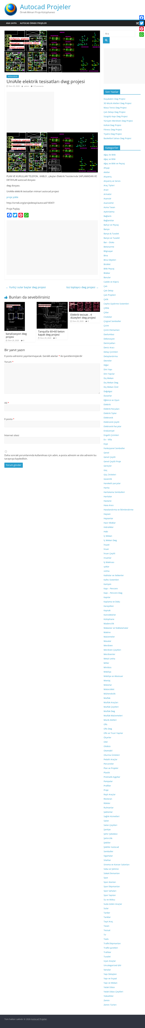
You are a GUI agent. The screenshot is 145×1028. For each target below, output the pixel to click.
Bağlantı (107, 216)
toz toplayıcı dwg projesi (82, 287)
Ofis (105, 724)
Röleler (107, 803)
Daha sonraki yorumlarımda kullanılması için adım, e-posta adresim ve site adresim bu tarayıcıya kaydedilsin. (50, 457)
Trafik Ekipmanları (112, 943)
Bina (106, 255)
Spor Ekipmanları (112, 886)
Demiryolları (109, 343)
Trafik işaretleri (111, 947)
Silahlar (107, 860)
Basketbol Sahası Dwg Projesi (117, 138)
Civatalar (108, 316)
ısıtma (106, 571)
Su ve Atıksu (109, 899)
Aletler (107, 172)
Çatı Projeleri (110, 295)
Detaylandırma (111, 356)
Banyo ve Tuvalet (112, 238)
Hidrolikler (109, 527)
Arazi (106, 189)
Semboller (108, 851)
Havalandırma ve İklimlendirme (118, 509)
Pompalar (108, 781)
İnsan (106, 549)
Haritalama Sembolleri (114, 492)
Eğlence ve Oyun (111, 400)
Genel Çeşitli (110, 457)
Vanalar (107, 969)
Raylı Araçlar (110, 794)
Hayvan (107, 514)
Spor (106, 877)
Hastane (107, 501)
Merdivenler (109, 654)
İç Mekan (108, 536)
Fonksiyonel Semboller (114, 448)
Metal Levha (109, 658)
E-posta (9, 419)
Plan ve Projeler (111, 768)
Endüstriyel (109, 430)
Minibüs (107, 667)
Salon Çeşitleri (110, 825)
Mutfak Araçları (111, 702)
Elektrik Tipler (110, 413)
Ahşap (107, 168)
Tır (105, 934)
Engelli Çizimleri (111, 435)
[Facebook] (141, 17)
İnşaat (106, 544)
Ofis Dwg (108, 728)
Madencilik (109, 623)
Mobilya (107, 671)
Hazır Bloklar (110, 522)
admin (26, 86)
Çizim (106, 325)
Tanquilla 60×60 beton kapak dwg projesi (51, 333)
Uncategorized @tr (112, 965)
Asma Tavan (109, 207)
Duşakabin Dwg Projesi (114, 99)
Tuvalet (107, 956)
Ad (6, 402)
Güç (105, 470)
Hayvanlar (108, 518)
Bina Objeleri (110, 260)
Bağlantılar (109, 220)
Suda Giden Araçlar (113, 904)
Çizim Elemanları (112, 330)
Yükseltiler (109, 996)
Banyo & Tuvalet (111, 233)
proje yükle (12, 197)
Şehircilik (108, 838)
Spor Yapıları (110, 895)
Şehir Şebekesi (111, 834)
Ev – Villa (108, 439)
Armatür (108, 194)
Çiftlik (106, 308)
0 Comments (38, 86)
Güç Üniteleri (110, 474)
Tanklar (107, 917)
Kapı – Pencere (111, 588)
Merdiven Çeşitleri (112, 649)
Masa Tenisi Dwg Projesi (115, 107)
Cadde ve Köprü (111, 281)
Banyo (106, 229)
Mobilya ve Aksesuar (113, 676)
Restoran (108, 798)
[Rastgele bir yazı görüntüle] (137, 23)
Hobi (106, 531)
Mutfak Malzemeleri (113, 715)
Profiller (107, 785)
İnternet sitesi (11, 435)
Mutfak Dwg (109, 711)
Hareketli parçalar (112, 483)
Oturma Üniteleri (112, 755)
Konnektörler (110, 614)
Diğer (106, 365)
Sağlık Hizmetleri (112, 816)
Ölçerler (107, 737)
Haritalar (108, 496)
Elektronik (108, 417)
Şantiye (107, 829)
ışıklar (106, 566)
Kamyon (107, 584)
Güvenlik (108, 479)
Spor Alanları (110, 882)
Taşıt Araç (108, 921)
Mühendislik (12, 76)
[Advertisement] (30, 111)
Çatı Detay (108, 290)
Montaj (107, 680)
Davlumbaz (109, 334)
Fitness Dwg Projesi (113, 129)
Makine (107, 632)
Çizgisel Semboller (112, 321)
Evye (106, 444)
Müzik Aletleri (110, 720)
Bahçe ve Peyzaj (111, 224)
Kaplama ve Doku (112, 601)
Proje (106, 790)
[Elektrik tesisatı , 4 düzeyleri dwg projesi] (84, 303)
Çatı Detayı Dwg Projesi (114, 112)
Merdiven (108, 645)
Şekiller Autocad (111, 847)
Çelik (106, 299)
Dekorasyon (109, 338)
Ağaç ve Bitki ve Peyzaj (114, 163)
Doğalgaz (108, 391)
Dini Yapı (108, 369)
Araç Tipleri (109, 185)
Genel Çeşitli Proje (112, 461)
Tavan (106, 926)
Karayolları (109, 606)
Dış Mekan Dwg (111, 382)
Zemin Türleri (110, 1004)
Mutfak (107, 698)
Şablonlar (108, 812)
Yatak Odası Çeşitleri (113, 991)
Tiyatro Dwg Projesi (113, 134)
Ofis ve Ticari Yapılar (113, 733)
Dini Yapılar (109, 373)
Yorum (8, 361)
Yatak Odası (109, 987)
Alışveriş (108, 176)
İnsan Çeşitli (109, 553)
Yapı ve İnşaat (110, 978)
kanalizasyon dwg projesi (16, 335)
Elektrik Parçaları (112, 408)
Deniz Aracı (109, 347)
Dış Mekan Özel (111, 387)
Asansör (107, 198)
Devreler (108, 360)
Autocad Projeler (45, 6)
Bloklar (107, 273)
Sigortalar (108, 855)
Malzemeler (109, 636)
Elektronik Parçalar (112, 426)
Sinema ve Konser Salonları (117, 864)
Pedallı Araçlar (110, 759)
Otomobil (108, 750)
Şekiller (107, 842)
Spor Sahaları (110, 890)
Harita (106, 487)
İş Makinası (109, 562)
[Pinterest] (141, 29)
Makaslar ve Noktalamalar (116, 628)
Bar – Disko (109, 242)
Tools (106, 939)
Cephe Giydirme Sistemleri (116, 303)
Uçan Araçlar (110, 961)
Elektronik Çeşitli (111, 422)
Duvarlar (108, 395)
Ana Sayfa (11, 23)
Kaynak (107, 610)
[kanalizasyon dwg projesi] (14, 303)
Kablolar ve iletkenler (114, 575)
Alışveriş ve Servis (112, 181)
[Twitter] (141, 23)
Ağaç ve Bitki (110, 159)
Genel (106, 452)
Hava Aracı (109, 505)
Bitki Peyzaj (109, 268)
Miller (106, 663)
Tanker (107, 912)
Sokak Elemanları (112, 873)
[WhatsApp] (141, 34)
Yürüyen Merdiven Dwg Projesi (118, 120)
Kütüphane (109, 619)
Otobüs (107, 746)
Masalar (107, 641)
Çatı (105, 286)
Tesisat (107, 930)
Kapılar (107, 597)
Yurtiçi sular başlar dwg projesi (26, 287)
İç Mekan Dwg (110, 540)
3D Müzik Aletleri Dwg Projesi (117, 103)
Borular (107, 277)
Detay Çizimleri (111, 352)
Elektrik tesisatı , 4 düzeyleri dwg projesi (83, 316)
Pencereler (109, 763)
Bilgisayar (108, 251)
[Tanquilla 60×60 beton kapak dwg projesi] (52, 303)
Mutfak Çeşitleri (111, 706)
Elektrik (107, 404)
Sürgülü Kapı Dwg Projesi (116, 116)
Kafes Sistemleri (111, 579)
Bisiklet (107, 264)
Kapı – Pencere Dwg (113, 593)
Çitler (106, 312)
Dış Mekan (109, 378)
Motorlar (108, 685)
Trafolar (107, 952)
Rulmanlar (109, 807)
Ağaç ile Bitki (110, 154)
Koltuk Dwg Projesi (112, 125)
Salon (106, 820)
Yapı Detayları (110, 974)
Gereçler (108, 465)
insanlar (107, 557)
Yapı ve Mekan (110, 982)
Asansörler (109, 203)
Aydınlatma (109, 211)
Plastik (107, 772)
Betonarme (109, 246)
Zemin (107, 1000)
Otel (106, 742)
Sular (106, 908)
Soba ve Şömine (111, 869)
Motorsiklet (109, 689)
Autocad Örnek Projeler (33, 23)
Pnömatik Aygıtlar (112, 777)
